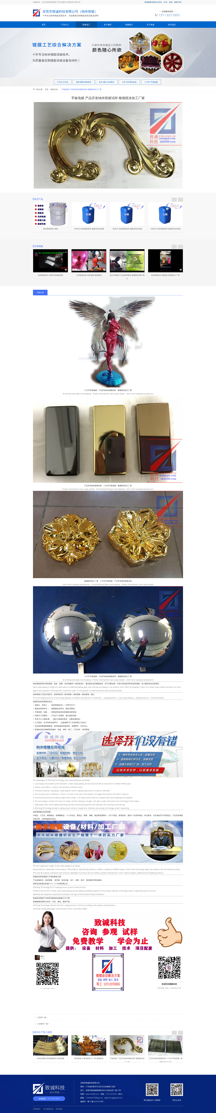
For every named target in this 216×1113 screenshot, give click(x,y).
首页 (44, 24)
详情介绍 (40, 292)
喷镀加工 (86, 24)
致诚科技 (36, 898)
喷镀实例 (54, 89)
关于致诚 (150, 24)
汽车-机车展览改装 (129, 82)
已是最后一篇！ (43, 1023)
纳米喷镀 (36, 683)
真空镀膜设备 (48, 1109)
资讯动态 (172, 24)
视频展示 (129, 24)
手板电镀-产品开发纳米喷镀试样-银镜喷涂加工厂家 (82, 89)
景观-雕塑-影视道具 (83, 82)
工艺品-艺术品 (62, 82)
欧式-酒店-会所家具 (106, 82)
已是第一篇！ (42, 1017)
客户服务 (108, 24)
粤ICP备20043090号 (95, 1101)
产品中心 (65, 24)
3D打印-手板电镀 (151, 82)
